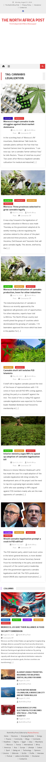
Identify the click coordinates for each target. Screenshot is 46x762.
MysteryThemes (33, 732)
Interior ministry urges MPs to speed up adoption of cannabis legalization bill (21, 456)
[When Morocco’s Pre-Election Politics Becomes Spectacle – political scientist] (8, 710)
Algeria (16, 742)
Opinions (8, 535)
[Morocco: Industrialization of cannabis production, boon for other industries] (23, 268)
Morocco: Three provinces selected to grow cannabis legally (21, 208)
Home (6, 736)
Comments (36, 739)
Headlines (31, 200)
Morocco (19, 118)
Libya (30, 742)
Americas (5, 620)
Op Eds (24, 753)
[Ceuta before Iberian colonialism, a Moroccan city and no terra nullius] (8, 692)
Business (8, 200)
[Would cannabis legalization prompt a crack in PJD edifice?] (23, 514)
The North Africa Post (12, 5)
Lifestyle (31, 747)
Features (8, 118)
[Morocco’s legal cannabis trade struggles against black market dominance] (23, 98)
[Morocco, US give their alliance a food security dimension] (23, 604)
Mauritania (39, 742)
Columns (8, 532)
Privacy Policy (26, 5)
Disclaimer (37, 5)
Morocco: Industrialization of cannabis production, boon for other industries (22, 291)
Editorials (15, 753)
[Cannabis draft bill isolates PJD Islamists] (23, 350)
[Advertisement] (23, 46)
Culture (39, 747)
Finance (8, 739)
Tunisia (18, 744)
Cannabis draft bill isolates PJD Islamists (18, 372)
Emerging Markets (27, 736)
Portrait (9, 756)
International (28, 744)
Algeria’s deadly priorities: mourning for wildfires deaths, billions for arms (30, 675)
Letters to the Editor (22, 756)
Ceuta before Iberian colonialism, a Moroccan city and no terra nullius (31, 692)
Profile (32, 753)
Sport (8, 750)
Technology (27, 750)
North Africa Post (24, 634)
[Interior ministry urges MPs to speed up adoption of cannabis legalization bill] (23, 430)
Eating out (16, 750)
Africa (38, 744)
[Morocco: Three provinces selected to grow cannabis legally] (23, 182)
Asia (15, 747)
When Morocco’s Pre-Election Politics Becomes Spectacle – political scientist (29, 711)
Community (19, 200)
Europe (22, 747)
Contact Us (23, 7)
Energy (39, 736)
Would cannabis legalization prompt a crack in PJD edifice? (22, 540)
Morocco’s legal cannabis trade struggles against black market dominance (18, 124)
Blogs (27, 739)
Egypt (24, 742)
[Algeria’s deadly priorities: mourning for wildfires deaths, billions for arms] (8, 674)
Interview (40, 753)
